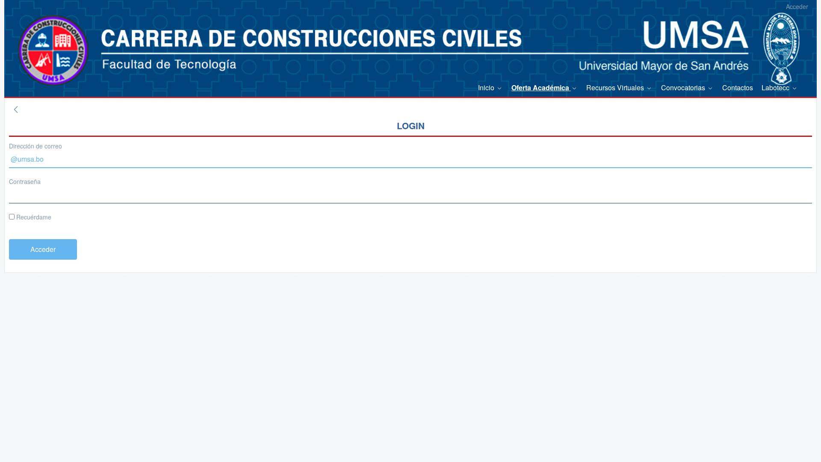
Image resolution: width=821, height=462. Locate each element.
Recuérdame (33, 217)
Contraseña (25, 181)
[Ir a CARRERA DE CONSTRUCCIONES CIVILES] (40, 38)
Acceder (797, 6)
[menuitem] (490, 88)
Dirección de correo (35, 146)
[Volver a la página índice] (16, 109)
